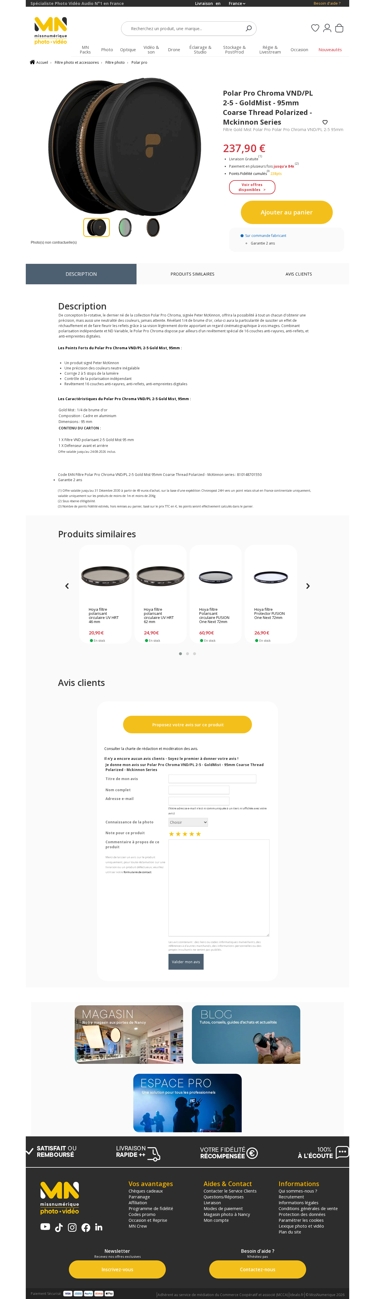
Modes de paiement (223, 1208)
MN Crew (138, 1226)
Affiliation (138, 1202)
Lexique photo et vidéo (301, 1226)
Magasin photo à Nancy (227, 1214)
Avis (299, 274)
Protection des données (302, 1214)
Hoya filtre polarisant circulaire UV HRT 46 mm (104, 615)
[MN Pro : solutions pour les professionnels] (187, 1103)
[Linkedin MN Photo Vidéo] (98, 1227)
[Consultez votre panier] (339, 29)
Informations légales (298, 1202)
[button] (180, 654)
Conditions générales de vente (308, 1208)
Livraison (212, 1202)
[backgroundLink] (13, 649)
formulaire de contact (137, 872)
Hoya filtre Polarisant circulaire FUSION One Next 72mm (214, 615)
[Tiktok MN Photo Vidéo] (59, 1228)
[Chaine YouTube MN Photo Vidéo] (45, 1227)
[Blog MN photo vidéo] (246, 1035)
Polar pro (139, 62)
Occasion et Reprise (148, 1220)
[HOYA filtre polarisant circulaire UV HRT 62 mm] (160, 577)
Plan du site (290, 1232)
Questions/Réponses (224, 1197)
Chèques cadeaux (146, 1191)
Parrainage (139, 1197)
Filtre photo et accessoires (77, 62)
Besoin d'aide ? (327, 3)
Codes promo (142, 1214)
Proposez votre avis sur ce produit (187, 724)
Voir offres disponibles (250, 187)
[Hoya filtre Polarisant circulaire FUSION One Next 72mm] (215, 577)
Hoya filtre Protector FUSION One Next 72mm (269, 613)
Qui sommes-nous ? (298, 1191)
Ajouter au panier (287, 212)
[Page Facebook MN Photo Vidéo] (85, 1228)
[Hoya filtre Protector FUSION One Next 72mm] (271, 577)
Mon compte (216, 1220)
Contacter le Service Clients (230, 1191)
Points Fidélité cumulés (248, 173)
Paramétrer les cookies (301, 1220)
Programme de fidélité (151, 1208)
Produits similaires (192, 274)
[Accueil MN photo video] (54, 31)
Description (81, 274)
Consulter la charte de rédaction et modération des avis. (151, 748)
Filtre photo (115, 62)
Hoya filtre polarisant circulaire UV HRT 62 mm (159, 615)
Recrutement (291, 1197)
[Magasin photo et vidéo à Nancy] (129, 1035)
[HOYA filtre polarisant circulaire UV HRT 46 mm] (105, 577)
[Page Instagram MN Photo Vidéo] (72, 1228)
